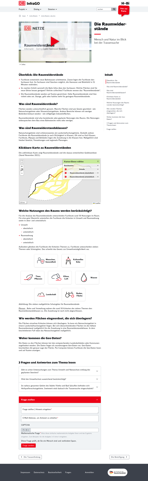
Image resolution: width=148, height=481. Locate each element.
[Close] (97, 161)
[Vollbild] (22, 161)
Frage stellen (111, 129)
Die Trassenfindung (32, 457)
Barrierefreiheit (55, 472)
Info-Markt (33, 16)
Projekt (22, 9)
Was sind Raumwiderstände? (117, 87)
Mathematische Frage (30, 433)
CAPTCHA (25, 425)
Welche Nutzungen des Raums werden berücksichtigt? (118, 104)
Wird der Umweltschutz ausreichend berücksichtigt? (43, 379)
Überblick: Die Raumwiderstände (113, 81)
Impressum (25, 472)
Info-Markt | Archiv (48, 16)
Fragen (68, 472)
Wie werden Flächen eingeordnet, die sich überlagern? (114, 111)
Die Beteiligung (117, 457)
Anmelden (89, 472)
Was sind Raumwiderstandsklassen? (116, 91)
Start (24, 16)
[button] (22, 166)
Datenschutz (39, 472)
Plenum (31, 138)
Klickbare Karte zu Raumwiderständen (114, 98)
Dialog (36, 9)
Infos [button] (23, 64)
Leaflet (97, 203)
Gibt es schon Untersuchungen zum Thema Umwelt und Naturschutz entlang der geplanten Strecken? (55, 371)
